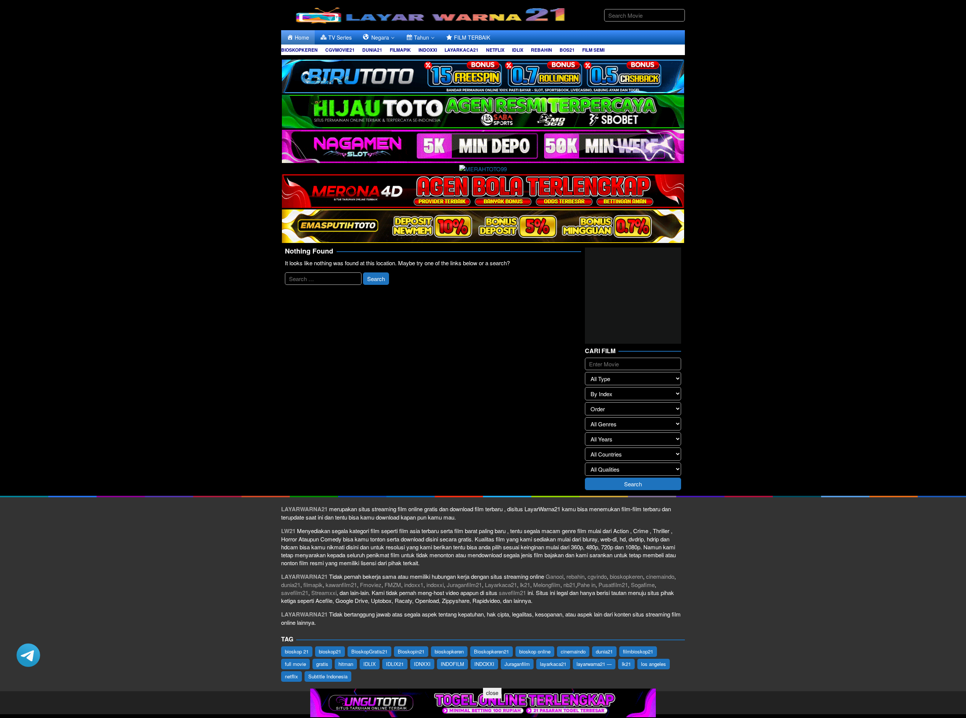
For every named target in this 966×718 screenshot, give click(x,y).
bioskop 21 (297, 651)
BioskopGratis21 (369, 651)
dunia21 (290, 585)
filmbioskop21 (638, 651)
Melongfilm (546, 585)
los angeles (653, 663)
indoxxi (435, 585)
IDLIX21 (395, 663)
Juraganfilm (517, 663)
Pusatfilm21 (613, 585)
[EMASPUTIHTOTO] (483, 225)
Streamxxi (324, 593)
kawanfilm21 (341, 585)
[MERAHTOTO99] (483, 168)
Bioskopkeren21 (491, 651)
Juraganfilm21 (464, 585)
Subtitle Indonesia (328, 676)
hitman (345, 663)
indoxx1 (413, 585)
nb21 (569, 585)
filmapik (313, 585)
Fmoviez (370, 585)
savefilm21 (294, 593)
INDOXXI (484, 663)
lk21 (525, 585)
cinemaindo (660, 576)
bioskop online (535, 651)
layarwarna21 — (594, 663)
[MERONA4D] (483, 190)
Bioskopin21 (411, 651)
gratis (322, 663)
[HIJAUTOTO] (483, 110)
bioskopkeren (626, 576)
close (492, 692)
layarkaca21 (553, 663)
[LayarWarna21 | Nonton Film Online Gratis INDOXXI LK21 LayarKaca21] (432, 14)
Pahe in (586, 585)
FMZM (393, 585)
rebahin (575, 576)
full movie (295, 663)
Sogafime (643, 585)
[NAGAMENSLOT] (483, 145)
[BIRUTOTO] (483, 75)
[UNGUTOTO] (483, 702)
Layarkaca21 (501, 585)
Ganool (554, 576)
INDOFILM (452, 663)
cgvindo (597, 576)
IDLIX (369, 663)
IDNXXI (422, 663)
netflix (291, 676)
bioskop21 (330, 651)
